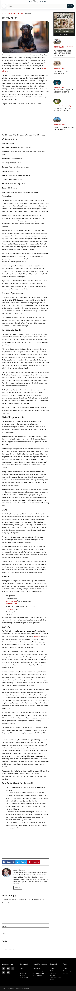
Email (4, 933)
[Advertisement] (25, 120)
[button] (8, 862)
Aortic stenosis (11, 601)
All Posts (18, 888)
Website (4, 941)
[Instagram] (12, 968)
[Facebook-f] (3, 968)
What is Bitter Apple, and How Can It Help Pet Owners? (62, 53)
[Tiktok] (8, 972)
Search (70, 6)
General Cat (57, 106)
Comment (5, 903)
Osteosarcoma (11, 604)
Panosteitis (10, 609)
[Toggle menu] (4, 6)
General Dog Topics (15, 13)
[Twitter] (3, 972)
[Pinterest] (8, 968)
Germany (36, 636)
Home (4, 13)
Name (4, 926)
